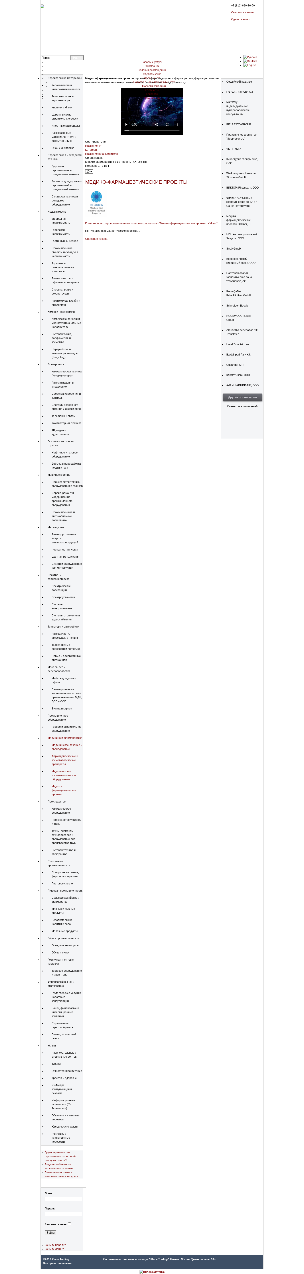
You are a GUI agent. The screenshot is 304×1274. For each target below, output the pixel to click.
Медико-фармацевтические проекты (64, 790)
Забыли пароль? (55, 1245)
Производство (57, 801)
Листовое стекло (62, 883)
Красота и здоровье (64, 1078)
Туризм (56, 1063)
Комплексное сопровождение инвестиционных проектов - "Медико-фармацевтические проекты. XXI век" (151, 223)
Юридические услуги (65, 1126)
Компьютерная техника (66, 423)
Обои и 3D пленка (63, 148)
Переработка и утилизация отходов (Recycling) (64, 353)
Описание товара (96, 238)
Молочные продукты (65, 931)
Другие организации (242, 397)
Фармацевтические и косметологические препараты (65, 760)
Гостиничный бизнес (65, 241)
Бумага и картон (62, 708)
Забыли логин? (54, 1249)
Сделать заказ (240, 19)
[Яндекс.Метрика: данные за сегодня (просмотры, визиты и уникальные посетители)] (152, 1272)
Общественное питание (67, 1071)
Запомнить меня (56, 1224)
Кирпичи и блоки (62, 107)
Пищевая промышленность (65, 890)
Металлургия (56, 527)
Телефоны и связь (63, 416)
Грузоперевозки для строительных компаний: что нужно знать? (60, 1156)
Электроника (56, 364)
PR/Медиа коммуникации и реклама (62, 1089)
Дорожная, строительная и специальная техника (65, 170)
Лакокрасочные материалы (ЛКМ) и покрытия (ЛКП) (64, 136)
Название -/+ (93, 145)
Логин (48, 1193)
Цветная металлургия (65, 556)
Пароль (50, 1208)
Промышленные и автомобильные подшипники (63, 516)
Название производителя (101, 153)
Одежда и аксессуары (65, 945)
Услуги (52, 1045)
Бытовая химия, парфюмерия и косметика (62, 338)
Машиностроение (59, 474)
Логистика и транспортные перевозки (61, 1137)
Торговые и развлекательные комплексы (63, 267)
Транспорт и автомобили (63, 626)
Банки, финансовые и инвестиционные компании (65, 1012)
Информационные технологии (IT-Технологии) (63, 1104)
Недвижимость (57, 211)
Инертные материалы (66, 125)
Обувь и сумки (60, 952)
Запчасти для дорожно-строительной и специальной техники (66, 185)
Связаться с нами (242, 12)
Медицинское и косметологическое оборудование (64, 775)
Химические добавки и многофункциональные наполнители (66, 323)
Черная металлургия (65, 549)
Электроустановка (63, 597)
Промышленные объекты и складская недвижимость (65, 252)
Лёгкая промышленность (63, 938)
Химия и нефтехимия (61, 311)
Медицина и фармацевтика (65, 738)
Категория (91, 149)
